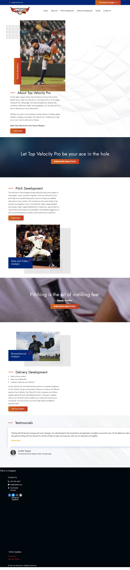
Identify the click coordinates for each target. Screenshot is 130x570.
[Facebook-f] (9, 495)
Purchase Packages (107, 2)
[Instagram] (17, 495)
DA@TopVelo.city (17, 2)
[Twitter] (13, 495)
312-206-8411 (15, 481)
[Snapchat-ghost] (20, 495)
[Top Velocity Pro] (20, 10)
